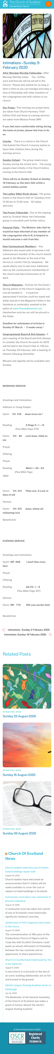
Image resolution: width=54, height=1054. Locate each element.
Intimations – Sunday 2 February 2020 (29, 629)
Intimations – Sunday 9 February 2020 (21, 65)
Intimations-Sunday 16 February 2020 (25, 634)
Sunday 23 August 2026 (19, 716)
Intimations (9, 712)
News (18, 712)
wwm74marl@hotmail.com (27, 308)
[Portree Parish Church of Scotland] (21, 6)
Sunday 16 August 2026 (19, 775)
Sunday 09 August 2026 (19, 833)
